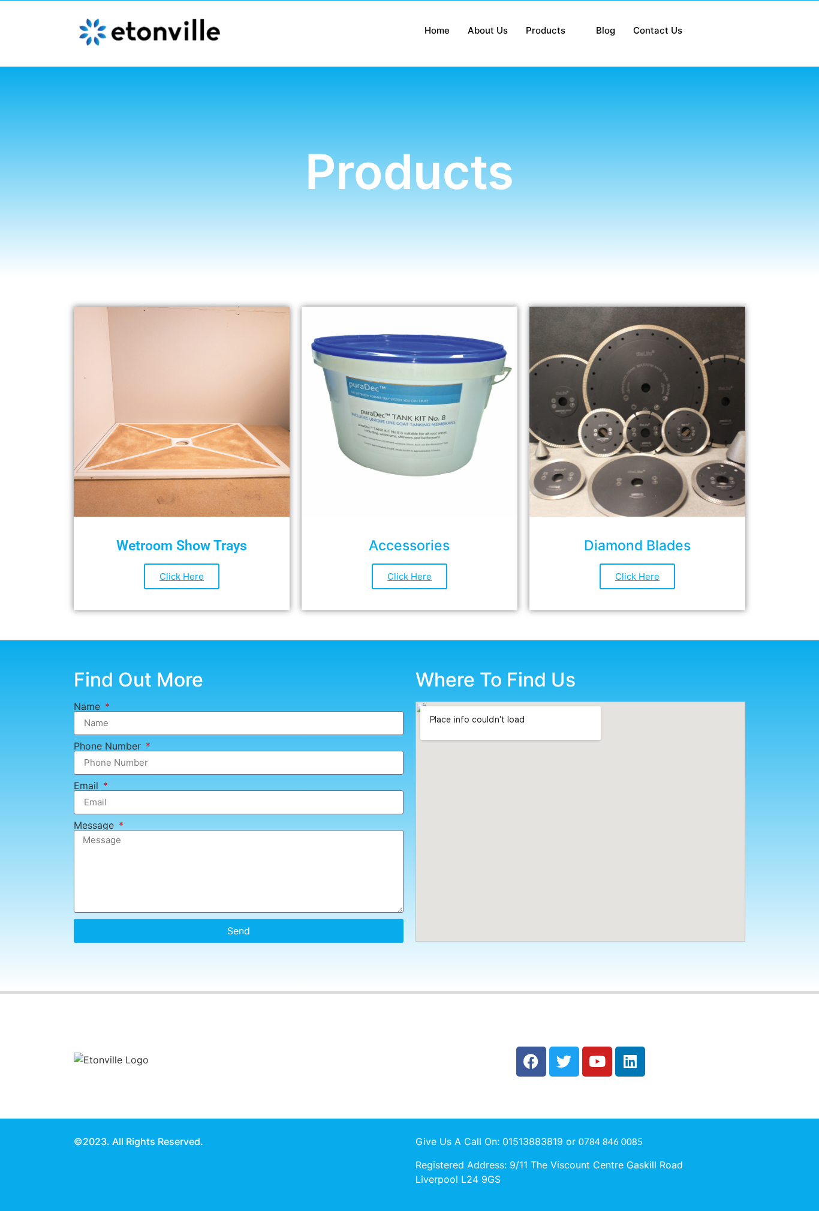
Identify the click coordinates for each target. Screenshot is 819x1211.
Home (437, 30)
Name (88, 706)
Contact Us (657, 30)
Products (545, 30)
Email (87, 785)
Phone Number (109, 746)
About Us (488, 30)
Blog (605, 30)
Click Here (181, 576)
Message (95, 825)
